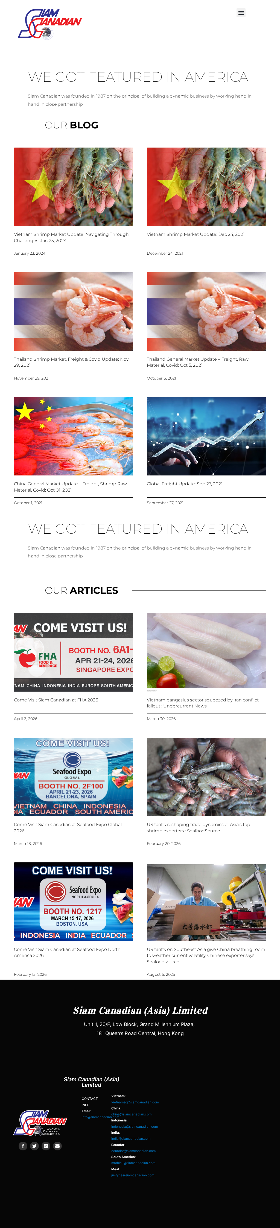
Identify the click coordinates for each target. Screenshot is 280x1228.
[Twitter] (34, 1146)
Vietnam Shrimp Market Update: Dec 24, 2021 (196, 234)
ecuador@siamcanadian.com (133, 1151)
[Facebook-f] (23, 1146)
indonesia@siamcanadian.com (134, 1126)
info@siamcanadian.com (100, 1117)
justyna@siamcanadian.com (132, 1175)
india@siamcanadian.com (130, 1138)
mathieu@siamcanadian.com (133, 1163)
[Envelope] (57, 1146)
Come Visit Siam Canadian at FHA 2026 (56, 700)
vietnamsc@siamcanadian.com (135, 1102)
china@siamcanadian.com (131, 1114)
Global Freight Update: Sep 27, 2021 (185, 483)
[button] (241, 12)
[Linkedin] (46, 1146)
